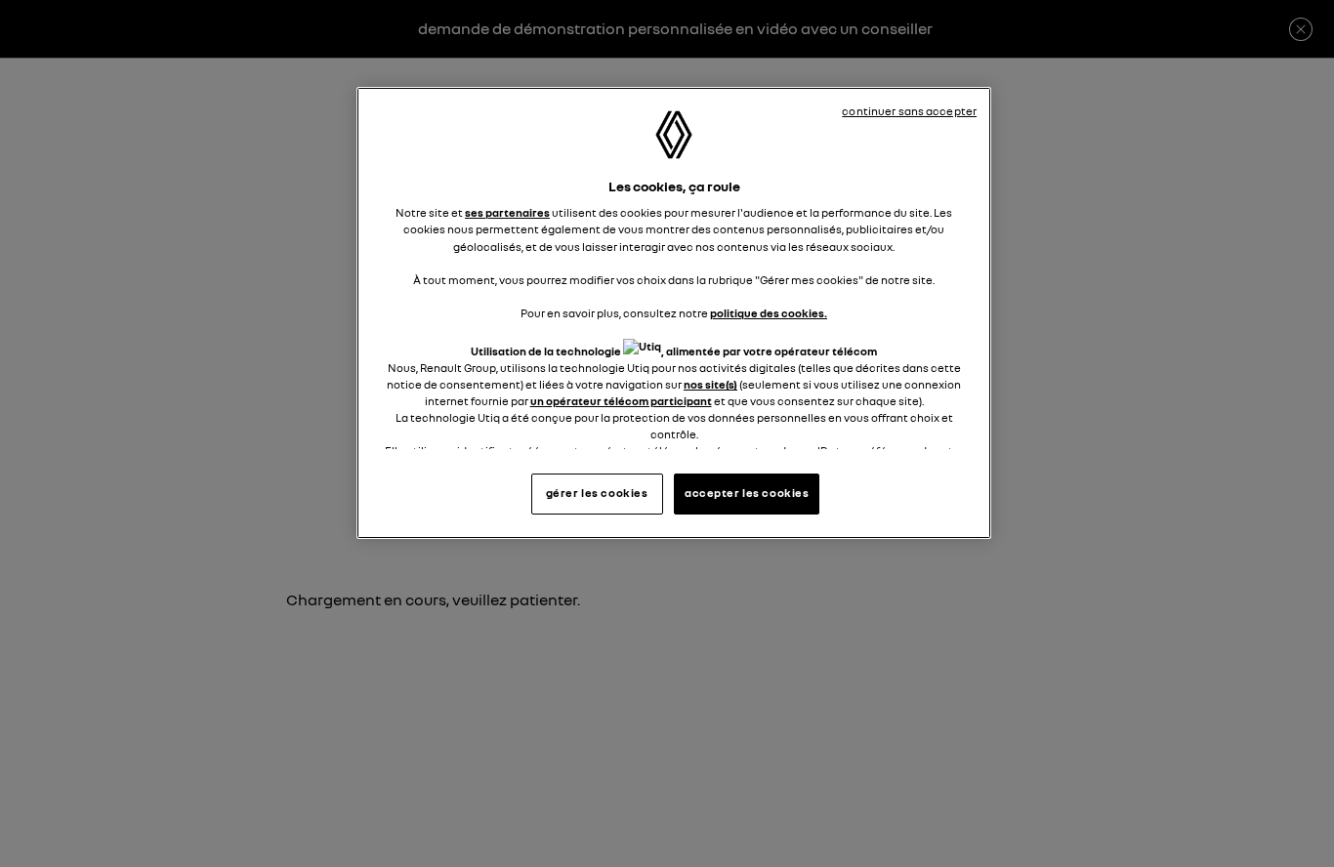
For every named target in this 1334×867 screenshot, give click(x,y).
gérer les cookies (597, 493)
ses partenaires (507, 213)
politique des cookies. (768, 313)
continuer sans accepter (909, 111)
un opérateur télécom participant (621, 401)
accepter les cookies (747, 493)
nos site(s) (710, 385)
